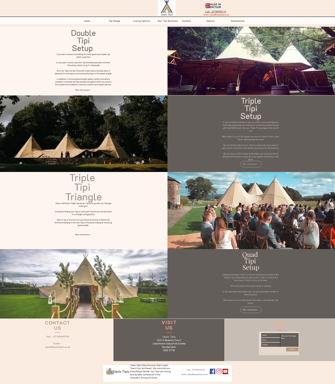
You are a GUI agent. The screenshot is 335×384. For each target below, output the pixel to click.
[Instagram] (219, 371)
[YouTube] (225, 371)
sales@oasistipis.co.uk (57, 346)
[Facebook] (212, 371)
